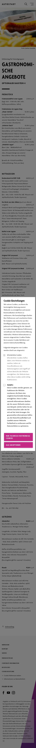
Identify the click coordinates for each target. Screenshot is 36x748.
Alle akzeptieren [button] (13, 445)
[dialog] (18, 374)
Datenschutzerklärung (17, 343)
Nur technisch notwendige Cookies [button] (18, 437)
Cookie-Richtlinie (20, 340)
